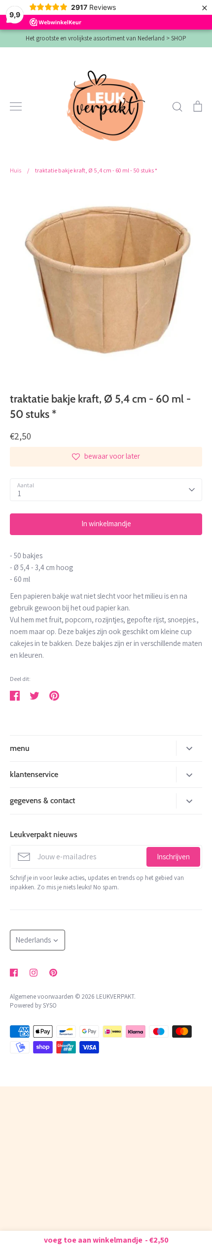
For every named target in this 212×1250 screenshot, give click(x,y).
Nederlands (33, 940)
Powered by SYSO (33, 1005)
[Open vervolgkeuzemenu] (189, 748)
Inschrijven (173, 856)
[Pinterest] (53, 972)
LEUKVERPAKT (115, 996)
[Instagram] (33, 972)
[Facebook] (14, 972)
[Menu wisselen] (16, 106)
